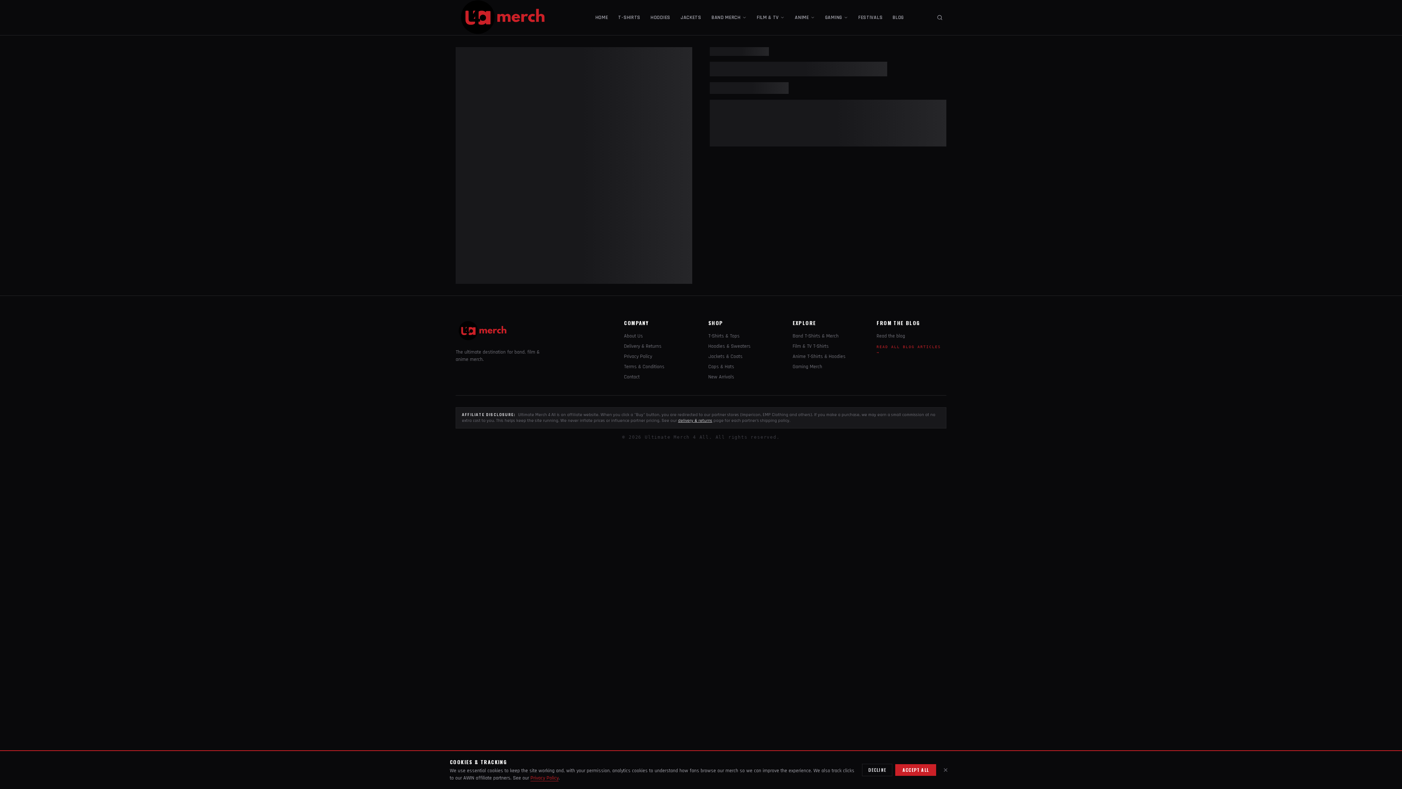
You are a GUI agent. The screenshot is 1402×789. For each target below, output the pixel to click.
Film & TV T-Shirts (811, 346)
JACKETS (691, 17)
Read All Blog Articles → (909, 349)
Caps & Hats (721, 366)
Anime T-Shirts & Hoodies (819, 356)
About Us (633, 336)
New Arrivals (721, 377)
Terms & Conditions (644, 366)
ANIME (802, 17)
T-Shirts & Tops (724, 336)
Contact (632, 377)
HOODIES (660, 17)
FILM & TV (768, 17)
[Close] (945, 770)
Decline (877, 770)
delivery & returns (695, 420)
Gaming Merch (807, 366)
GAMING (833, 17)
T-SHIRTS (629, 17)
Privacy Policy (638, 356)
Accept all (916, 770)
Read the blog (891, 336)
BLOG (898, 17)
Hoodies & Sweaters (729, 346)
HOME (601, 17)
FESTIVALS (870, 17)
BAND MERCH (726, 17)
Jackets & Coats (725, 356)
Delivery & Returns (643, 346)
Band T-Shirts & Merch (816, 336)
